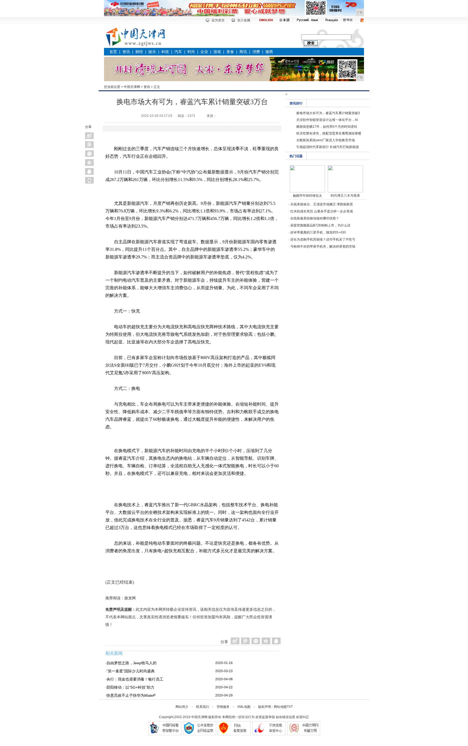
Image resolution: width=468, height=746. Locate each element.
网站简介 (182, 707)
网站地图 (280, 707)
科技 (165, 52)
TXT (290, 707)
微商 (269, 52)
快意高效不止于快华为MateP (130, 695)
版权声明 (264, 707)
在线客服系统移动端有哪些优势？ (314, 218)
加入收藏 (243, 20)
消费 (256, 52)
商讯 (243, 52)
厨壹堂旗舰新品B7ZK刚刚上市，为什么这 (320, 225)
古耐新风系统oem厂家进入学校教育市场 (325, 140)
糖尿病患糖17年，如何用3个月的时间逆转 (326, 127)
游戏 (217, 52)
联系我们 (202, 707)
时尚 (191, 52)
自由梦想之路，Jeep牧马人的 (131, 663)
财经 (139, 52)
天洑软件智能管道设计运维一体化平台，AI (327, 120)
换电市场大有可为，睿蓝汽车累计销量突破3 (328, 113)
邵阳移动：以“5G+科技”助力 (130, 687)
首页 (113, 52)
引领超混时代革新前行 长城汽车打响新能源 (327, 147)
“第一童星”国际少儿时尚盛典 (130, 671)
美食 (230, 52)
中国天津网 (132, 87)
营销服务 (223, 707)
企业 (204, 52)
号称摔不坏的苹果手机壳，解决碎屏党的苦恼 (322, 246)
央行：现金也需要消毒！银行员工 (134, 679)
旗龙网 (130, 598)
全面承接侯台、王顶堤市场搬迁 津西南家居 (321, 204)
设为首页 (218, 20)
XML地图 (244, 707)
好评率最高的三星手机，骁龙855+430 (318, 232)
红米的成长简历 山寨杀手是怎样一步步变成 (321, 211)
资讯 (126, 52)
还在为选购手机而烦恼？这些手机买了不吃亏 (322, 239)
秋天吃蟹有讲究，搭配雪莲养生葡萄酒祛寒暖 (328, 133)
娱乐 (152, 52)
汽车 (178, 52)
